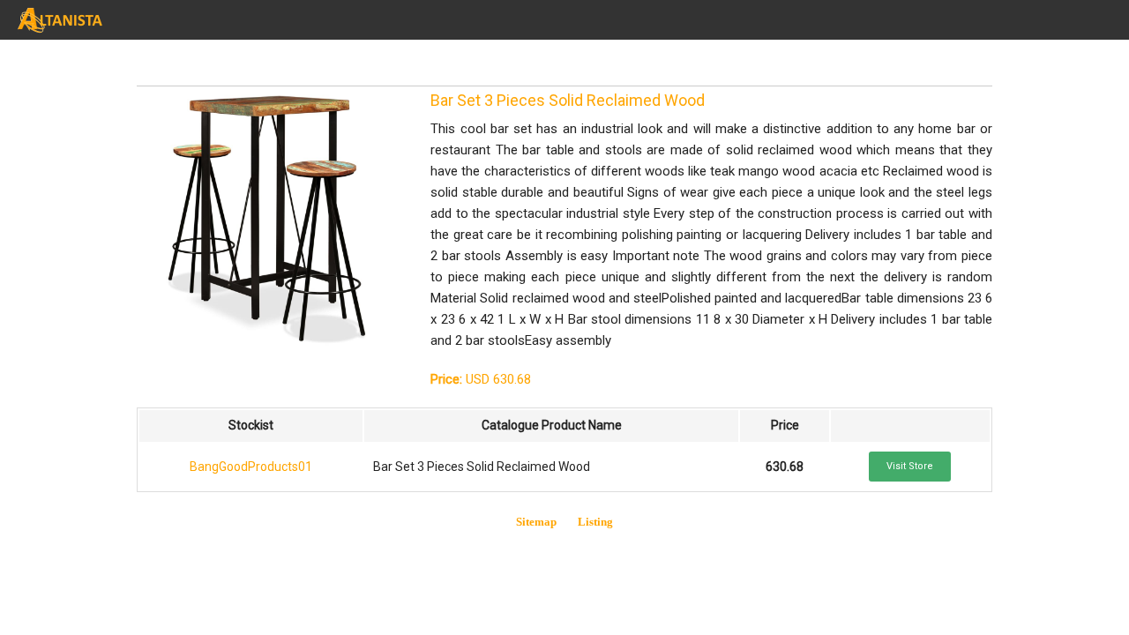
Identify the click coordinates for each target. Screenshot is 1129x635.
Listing (595, 521)
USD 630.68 (480, 379)
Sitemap (536, 521)
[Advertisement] (278, 62)
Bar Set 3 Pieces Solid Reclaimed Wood (567, 100)
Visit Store (909, 466)
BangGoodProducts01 (251, 466)
